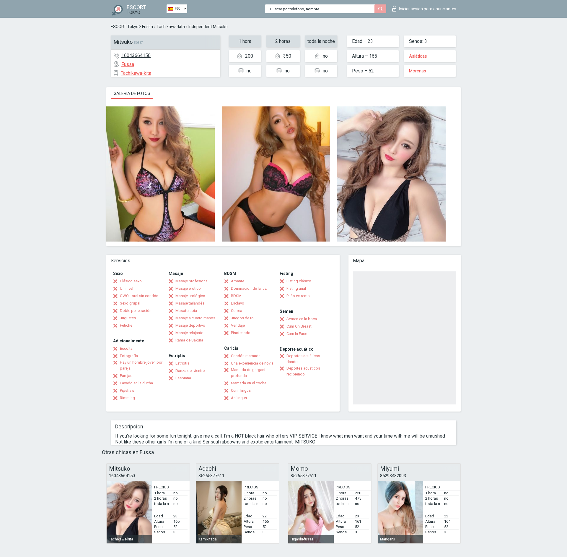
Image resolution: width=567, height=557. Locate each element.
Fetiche (126, 325)
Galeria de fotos (132, 93)
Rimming (127, 398)
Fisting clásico (298, 281)
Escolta (126, 348)
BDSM (236, 296)
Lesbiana (183, 378)
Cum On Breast (299, 326)
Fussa (147, 26)
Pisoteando (240, 333)
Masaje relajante (189, 333)
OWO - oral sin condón (139, 296)
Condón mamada (245, 356)
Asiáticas (418, 56)
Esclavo (237, 303)
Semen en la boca (301, 319)
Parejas (126, 375)
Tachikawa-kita (171, 26)
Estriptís (182, 363)
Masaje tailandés (189, 303)
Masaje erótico (188, 288)
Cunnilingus (241, 390)
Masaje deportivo (190, 325)
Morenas (417, 71)
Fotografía (129, 356)
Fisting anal (296, 288)
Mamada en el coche (248, 383)
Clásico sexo (131, 281)
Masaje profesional (191, 281)
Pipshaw (127, 390)
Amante (237, 281)
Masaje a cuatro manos (195, 318)
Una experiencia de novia (252, 363)
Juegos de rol (243, 318)
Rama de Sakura (189, 340)
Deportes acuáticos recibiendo (303, 371)
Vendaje (238, 325)
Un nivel (126, 288)
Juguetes (128, 318)
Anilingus (239, 398)
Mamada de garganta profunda (249, 372)
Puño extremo (298, 296)
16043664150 (136, 55)
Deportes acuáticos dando (303, 359)
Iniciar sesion (427, 9)
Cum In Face (296, 333)
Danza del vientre (190, 370)
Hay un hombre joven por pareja (141, 365)
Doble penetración (135, 310)
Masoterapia (186, 310)
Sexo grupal (130, 303)
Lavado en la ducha (136, 383)
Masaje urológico (190, 296)
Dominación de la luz (249, 288)
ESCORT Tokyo (125, 26)
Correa (236, 310)
